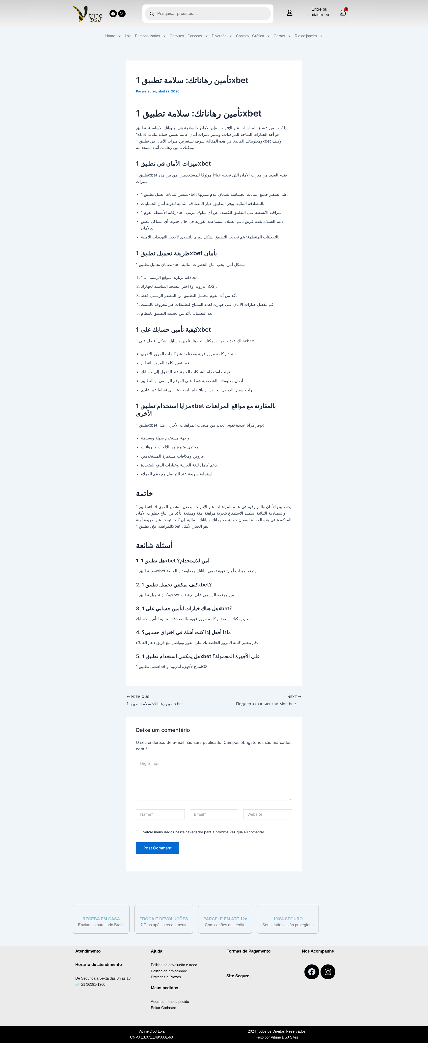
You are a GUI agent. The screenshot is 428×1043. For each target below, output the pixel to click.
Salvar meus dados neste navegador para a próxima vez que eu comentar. (204, 832)
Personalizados (147, 36)
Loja (128, 36)
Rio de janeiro (306, 36)
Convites (177, 36)
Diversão (219, 36)
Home (110, 36)
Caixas (279, 36)
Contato (242, 36)
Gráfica (258, 36)
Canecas (194, 36)
